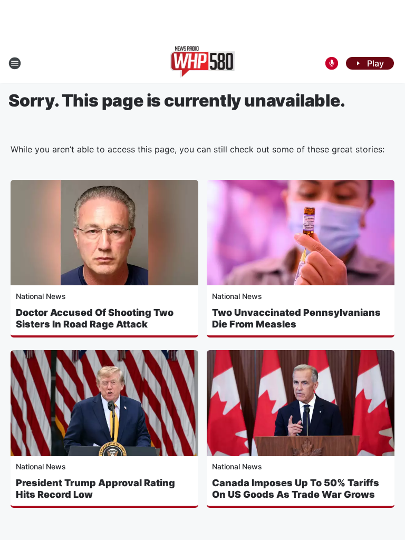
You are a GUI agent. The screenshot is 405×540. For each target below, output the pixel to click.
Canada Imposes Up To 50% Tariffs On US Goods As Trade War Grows (295, 488)
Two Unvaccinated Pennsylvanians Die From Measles (296, 318)
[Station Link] (202, 63)
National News (41, 296)
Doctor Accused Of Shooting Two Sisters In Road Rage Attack (94, 318)
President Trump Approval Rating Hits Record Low (95, 488)
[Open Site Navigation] (14, 63)
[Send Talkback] (331, 63)
